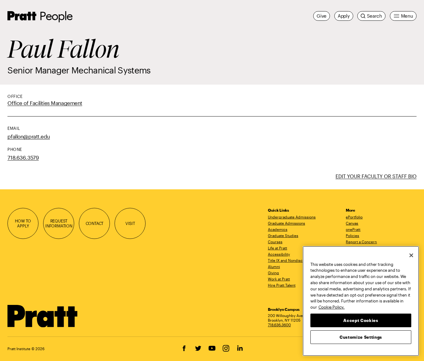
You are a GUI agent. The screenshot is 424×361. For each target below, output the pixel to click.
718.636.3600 (279, 325)
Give (322, 16)
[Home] (42, 316)
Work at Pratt (279, 279)
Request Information (58, 223)
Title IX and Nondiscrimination (294, 260)
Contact (95, 223)
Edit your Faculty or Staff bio (376, 176)
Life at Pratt (277, 248)
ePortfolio (354, 217)
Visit (130, 223)
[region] (361, 301)
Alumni (274, 266)
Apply (344, 16)
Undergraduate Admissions (292, 217)
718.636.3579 (23, 157)
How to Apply (23, 223)
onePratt (353, 229)
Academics (277, 229)
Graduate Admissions (286, 223)
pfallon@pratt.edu (28, 136)
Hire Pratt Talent (281, 285)
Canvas (352, 223)
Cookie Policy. (331, 306)
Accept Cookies (360, 320)
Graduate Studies (283, 235)
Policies (352, 235)
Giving (273, 273)
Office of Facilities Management (44, 103)
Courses (275, 242)
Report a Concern (361, 242)
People (55, 15)
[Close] (411, 255)
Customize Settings (361, 336)
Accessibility (279, 254)
